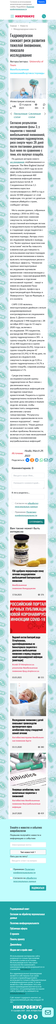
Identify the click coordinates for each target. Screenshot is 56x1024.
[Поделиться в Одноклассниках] (32, 460)
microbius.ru (25, 969)
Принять (41, 2)
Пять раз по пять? (19, 856)
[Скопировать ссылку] (50, 460)
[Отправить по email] (46, 460)
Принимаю (24, 871)
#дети (28, 741)
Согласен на (25, 879)
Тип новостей (27, 852)
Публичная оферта (18, 928)
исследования (17, 162)
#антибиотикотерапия (22, 737)
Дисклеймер (15, 944)
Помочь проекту (17, 939)
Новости (24, 26)
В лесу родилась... (21, 492)
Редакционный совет (19, 908)
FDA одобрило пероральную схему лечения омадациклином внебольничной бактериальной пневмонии (28, 575)
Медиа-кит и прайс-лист (21, 950)
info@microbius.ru (17, 993)
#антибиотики (18, 800)
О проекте (14, 934)
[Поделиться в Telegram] (37, 460)
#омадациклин (29, 588)
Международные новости (24, 29)
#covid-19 (16, 664)
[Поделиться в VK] (27, 460)
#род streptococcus (30, 671)
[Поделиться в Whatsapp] (41, 460)
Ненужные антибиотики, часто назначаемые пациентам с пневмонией (26, 793)
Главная (13, 26)
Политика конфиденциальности (24, 923)
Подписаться (38, 888)
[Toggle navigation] (12, 16)
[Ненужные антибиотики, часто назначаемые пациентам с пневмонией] (28, 769)
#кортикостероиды (33, 73)
